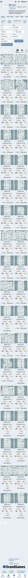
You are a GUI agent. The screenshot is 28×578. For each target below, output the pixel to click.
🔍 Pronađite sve (19, 41)
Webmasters (11, 560)
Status (2, 29)
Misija (22, 16)
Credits (11, 562)
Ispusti (14, 25)
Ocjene (2, 39)
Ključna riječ (7, 65)
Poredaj (14, 34)
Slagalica (3, 16)
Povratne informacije (14, 563)
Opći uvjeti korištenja (11, 571)
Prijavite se (24, 1)
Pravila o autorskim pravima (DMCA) (21, 571)
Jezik (2, 25)
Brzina (16, 29)
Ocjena (17, 16)
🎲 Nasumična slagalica (7, 44)
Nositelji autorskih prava (14, 559)
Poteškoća (3, 34)
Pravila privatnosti (4, 571)
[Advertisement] (14, 541)
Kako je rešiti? (10, 16)
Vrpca (26, 16)
